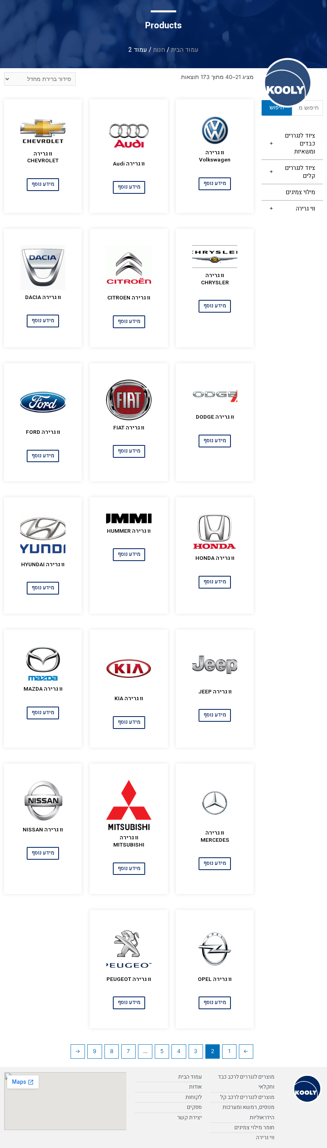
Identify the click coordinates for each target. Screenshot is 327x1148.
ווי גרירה (305, 208)
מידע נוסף (214, 183)
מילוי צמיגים (300, 192)
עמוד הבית (185, 50)
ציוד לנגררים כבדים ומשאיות (300, 143)
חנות (159, 50)
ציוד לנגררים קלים (300, 171)
